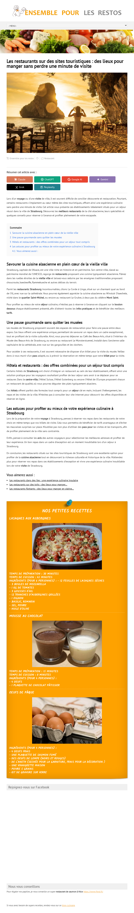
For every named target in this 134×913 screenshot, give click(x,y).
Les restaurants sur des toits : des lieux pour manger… (38, 484)
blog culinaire (68, 905)
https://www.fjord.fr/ (93, 891)
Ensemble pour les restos (22, 158)
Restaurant (49, 158)
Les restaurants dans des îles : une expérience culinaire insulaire (43, 480)
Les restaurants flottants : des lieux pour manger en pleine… (41, 488)
